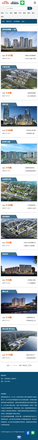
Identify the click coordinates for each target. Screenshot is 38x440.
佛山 (33, 13)
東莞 (24, 13)
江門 (20, 13)
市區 (3, 21)
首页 (8, 365)
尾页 (20, 365)
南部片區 (9, 21)
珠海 (2, 13)
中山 (6, 13)
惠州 (28, 13)
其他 (23, 21)
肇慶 (15, 13)
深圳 (11, 13)
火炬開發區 (16, 21)
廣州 (2, 16)
